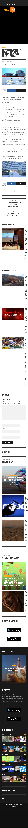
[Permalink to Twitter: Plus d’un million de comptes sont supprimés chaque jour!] (23, 769)
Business (4, 47)
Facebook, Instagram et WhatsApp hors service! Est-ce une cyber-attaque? (26, 503)
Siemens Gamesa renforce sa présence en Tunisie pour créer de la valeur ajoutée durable (25, 241)
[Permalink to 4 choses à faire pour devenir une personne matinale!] (8, 779)
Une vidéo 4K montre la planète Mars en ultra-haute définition (25, 528)
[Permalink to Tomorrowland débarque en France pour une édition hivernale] (17, 739)
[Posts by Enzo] (3, 62)
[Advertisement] (14, 27)
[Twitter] (15, 4)
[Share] (11, 90)
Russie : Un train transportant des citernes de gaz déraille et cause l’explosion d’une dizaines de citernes (25, 287)
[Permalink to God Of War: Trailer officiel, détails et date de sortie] (17, 759)
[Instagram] (12, 4)
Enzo (5, 61)
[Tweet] (21, 90)
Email (3, 428)
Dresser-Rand (6, 191)
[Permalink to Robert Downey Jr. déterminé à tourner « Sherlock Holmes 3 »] (17, 749)
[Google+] (10, 4)
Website (4, 434)
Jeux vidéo (5, 754)
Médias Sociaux (6, 764)
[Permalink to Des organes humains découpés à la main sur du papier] (23, 739)
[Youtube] (17, 4)
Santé (4, 774)
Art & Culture (6, 734)
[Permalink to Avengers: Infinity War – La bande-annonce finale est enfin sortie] (23, 749)
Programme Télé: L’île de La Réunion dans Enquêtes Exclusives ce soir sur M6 (25, 319)
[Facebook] (7, 4)
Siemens (18, 191)
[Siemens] (14, 76)
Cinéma (4, 744)
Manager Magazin (13, 191)
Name (4, 422)
